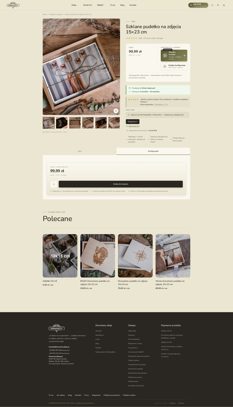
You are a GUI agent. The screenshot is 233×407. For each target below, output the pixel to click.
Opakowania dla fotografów (105, 352)
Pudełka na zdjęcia (55, 14)
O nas (112, 5)
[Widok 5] (101, 123)
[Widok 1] (49, 123)
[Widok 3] (75, 123)
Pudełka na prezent (135, 377)
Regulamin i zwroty (135, 344)
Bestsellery (100, 335)
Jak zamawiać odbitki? (136, 352)
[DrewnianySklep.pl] (13, 5)
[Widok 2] (62, 123)
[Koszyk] (223, 5)
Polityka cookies (129, 395)
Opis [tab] (80, 151)
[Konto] (218, 5)
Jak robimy (61, 395)
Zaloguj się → (132, 122)
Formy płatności (134, 339)
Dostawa (131, 335)
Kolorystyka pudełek (135, 369)
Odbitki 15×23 (166, 331)
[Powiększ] (115, 110)
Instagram (172, 403)
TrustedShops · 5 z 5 (161, 105)
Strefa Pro (87, 5)
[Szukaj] (212, 5)
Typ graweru (132, 348)
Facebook (181, 403)
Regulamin (96, 395)
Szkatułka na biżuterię (136, 386)
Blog (122, 5)
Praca (86, 395)
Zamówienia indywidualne (137, 373)
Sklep (73, 5)
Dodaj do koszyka (120, 184)
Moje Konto (132, 331)
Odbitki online (133, 381)
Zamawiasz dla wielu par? (143, 130)
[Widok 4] (88, 123)
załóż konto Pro (134, 126)
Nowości (99, 331)
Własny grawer (133, 360)
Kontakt (132, 5)
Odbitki (100, 5)
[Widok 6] (114, 123)
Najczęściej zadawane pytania (138, 356)
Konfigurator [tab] (153, 151)
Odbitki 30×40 (166, 342)
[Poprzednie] (47, 66)
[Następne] (115, 66)
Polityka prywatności (112, 395)
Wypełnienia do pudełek (137, 365)
